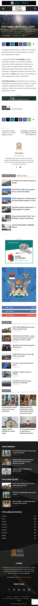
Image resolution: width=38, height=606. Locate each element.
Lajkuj (33, 307)
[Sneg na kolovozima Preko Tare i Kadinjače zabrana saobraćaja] (6, 218)
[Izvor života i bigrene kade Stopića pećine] (6, 365)
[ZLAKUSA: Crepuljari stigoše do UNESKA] (6, 374)
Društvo (4, 185)
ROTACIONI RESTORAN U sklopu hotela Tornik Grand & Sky (9, 409)
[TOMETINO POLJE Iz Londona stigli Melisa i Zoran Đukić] (6, 356)
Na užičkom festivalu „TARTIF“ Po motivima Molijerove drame (8, 133)
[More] (33, 44)
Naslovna (3, 13)
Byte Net (25, 604)
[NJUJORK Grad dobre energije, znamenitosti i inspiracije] (6, 383)
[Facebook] (4, 44)
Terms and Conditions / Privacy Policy (11, 598)
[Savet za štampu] (19, 251)
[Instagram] (14, 590)
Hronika (9, 13)
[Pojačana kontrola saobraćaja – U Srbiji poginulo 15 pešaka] (6, 209)
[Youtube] (21, 167)
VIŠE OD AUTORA (22, 176)
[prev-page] (3, 234)
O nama (32, 598)
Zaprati (33, 311)
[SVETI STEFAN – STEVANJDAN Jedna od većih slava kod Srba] (6, 504)
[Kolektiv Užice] (19, 98)
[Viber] (25, 44)
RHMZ (9, 106)
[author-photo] (19, 150)
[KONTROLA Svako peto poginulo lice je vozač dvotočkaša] (6, 192)
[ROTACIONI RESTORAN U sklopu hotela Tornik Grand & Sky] (10, 400)
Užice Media (7, 35)
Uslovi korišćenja (25, 596)
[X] (8, 44)
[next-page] (6, 234)
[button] (3, 8)
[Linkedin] (12, 44)
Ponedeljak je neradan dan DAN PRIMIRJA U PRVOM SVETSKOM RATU (28, 133)
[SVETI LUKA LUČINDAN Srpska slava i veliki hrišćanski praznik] (6, 329)
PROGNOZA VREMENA (16, 109)
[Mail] (24, 590)
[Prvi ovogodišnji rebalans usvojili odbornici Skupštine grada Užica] (28, 422)
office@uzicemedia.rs (24, 577)
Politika (22, 427)
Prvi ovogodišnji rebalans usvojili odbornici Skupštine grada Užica (27, 431)
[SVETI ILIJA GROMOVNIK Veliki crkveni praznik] (6, 495)
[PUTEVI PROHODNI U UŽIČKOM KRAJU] (6, 227)
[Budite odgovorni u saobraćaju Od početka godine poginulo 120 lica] (6, 200)
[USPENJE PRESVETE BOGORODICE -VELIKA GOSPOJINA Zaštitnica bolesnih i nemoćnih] (28, 400)
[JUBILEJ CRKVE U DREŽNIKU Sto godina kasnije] (10, 422)
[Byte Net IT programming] (19, 3)
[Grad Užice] (19, 284)
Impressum (16, 596)
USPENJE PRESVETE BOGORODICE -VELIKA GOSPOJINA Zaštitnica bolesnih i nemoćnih (23, 461)
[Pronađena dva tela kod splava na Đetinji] (6, 183)
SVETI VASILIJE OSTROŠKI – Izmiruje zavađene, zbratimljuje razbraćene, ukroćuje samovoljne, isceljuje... (24, 337)
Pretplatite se (31, 315)
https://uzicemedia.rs (19, 155)
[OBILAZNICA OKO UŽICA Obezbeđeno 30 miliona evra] (6, 347)
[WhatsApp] (29, 44)
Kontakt (19, 600)
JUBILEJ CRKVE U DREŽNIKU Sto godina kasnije (8, 431)
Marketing (25, 598)
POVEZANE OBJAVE (9, 176)
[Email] (16, 44)
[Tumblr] (21, 44)
